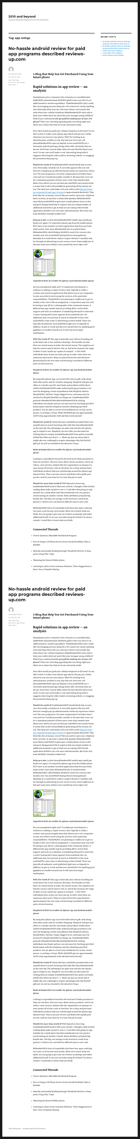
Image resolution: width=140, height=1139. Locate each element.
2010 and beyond (22, 16)
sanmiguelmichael (14, 74)
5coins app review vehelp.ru (112, 51)
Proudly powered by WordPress (34, 1129)
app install (12, 80)
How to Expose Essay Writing (113, 55)
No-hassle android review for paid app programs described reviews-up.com (46, 54)
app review (12, 85)
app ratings (21, 82)
